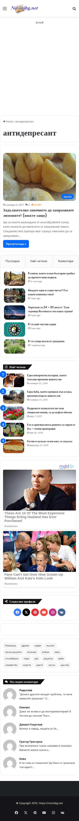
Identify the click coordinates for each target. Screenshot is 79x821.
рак (36, 658)
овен (57, 652)
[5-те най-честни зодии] (14, 329)
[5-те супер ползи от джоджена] (14, 346)
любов (45, 652)
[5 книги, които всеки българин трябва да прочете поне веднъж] (14, 278)
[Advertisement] (39, 73)
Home (9, 121)
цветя (39, 665)
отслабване (11, 658)
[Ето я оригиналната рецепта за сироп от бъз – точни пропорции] (13, 430)
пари (26, 658)
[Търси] (74, 10)
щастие (65, 665)
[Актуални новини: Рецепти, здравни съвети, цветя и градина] (24, 8)
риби (61, 658)
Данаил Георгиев (30, 724)
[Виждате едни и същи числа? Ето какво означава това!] (14, 295)
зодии (38, 645)
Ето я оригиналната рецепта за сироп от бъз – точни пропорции (51, 427)
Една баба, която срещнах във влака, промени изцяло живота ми (49, 394)
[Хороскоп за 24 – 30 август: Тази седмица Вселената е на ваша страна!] (14, 312)
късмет (50, 645)
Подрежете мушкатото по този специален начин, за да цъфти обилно (49, 410)
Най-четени (38, 261)
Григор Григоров (30, 741)
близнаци (10, 645)
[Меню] (5, 10)
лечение (31, 652)
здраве (25, 645)
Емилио (24, 707)
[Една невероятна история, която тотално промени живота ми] (13, 380)
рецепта (48, 658)
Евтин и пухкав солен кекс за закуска (49, 441)
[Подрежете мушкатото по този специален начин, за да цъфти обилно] (13, 413)
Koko (22, 758)
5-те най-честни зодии (42, 324)
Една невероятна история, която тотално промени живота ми (47, 377)
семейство (11, 665)
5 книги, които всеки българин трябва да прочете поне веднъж (51, 275)
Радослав (25, 690)
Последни (13, 261)
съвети (27, 665)
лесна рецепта (13, 652)
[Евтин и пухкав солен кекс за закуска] (13, 446)
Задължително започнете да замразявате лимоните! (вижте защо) (38, 212)
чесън (51, 665)
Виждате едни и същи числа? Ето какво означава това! (48, 292)
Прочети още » (16, 244)
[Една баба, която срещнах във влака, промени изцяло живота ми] (13, 397)
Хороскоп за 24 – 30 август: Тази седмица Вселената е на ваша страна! (50, 309)
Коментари (65, 261)
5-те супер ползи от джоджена (46, 341)
